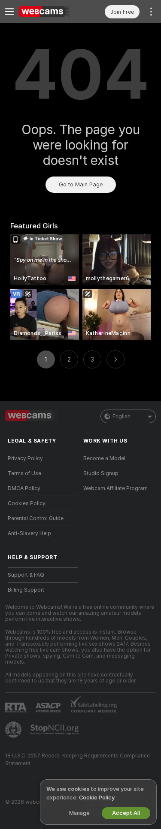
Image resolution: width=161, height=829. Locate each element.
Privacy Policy (25, 458)
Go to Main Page (81, 184)
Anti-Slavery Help (29, 533)
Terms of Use (24, 473)
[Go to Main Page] (50, 12)
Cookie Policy (96, 797)
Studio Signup (100, 473)
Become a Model (104, 458)
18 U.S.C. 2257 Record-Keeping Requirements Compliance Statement (77, 759)
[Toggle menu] (9, 11)
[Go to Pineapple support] (14, 729)
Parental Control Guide (36, 518)
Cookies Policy (27, 503)
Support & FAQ (26, 575)
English (121, 416)
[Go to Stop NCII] (55, 729)
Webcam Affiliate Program (115, 488)
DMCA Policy (24, 488)
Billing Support (26, 590)
